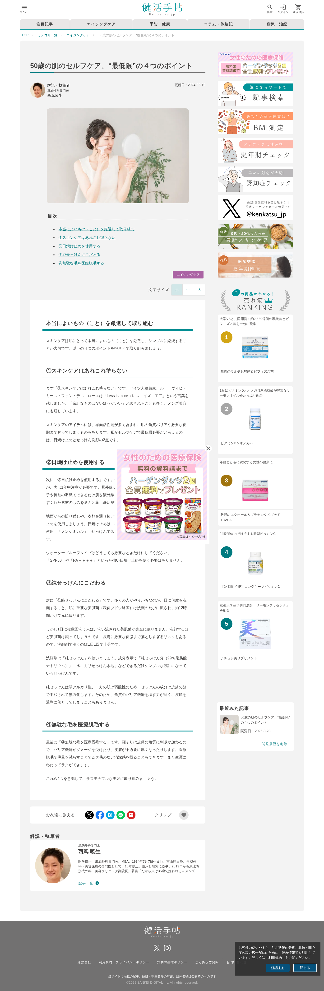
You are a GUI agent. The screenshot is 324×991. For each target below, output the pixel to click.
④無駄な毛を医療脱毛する (81, 263)
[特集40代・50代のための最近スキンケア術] (255, 237)
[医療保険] (255, 65)
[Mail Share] (131, 815)
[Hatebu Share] (110, 815)
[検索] (255, 94)
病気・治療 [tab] (277, 24)
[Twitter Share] (89, 815)
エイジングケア (78, 35)
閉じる (305, 968)
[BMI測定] (255, 122)
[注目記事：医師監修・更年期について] (255, 265)
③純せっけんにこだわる (79, 255)
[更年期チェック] (255, 151)
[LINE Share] (120, 815)
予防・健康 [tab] (160, 24)
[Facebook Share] (100, 815)
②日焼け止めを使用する (79, 246)
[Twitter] (255, 208)
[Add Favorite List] (184, 815)
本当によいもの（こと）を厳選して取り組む (96, 229)
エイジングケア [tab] (101, 24)
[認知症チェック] (255, 180)
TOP (25, 35)
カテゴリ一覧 (47, 35)
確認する (277, 968)
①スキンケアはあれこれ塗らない (87, 238)
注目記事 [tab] (45, 24)
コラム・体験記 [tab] (218, 24)
